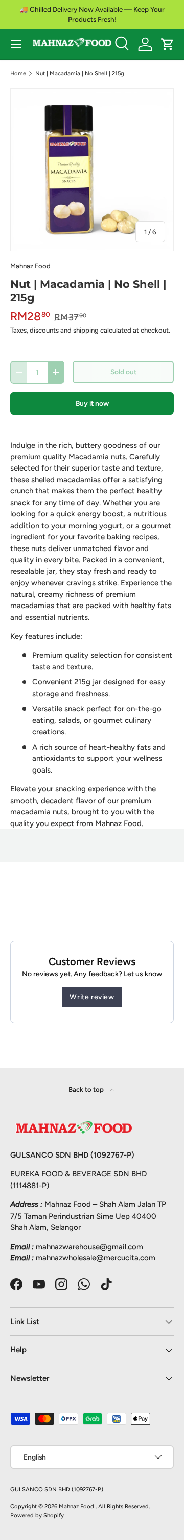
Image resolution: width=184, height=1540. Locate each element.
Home (18, 73)
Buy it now (92, 403)
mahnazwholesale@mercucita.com (95, 1257)
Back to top (86, 1089)
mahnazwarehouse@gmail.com (89, 1246)
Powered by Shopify (37, 1515)
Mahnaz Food (30, 266)
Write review (92, 997)
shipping (86, 330)
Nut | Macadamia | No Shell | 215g (79, 73)
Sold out (123, 372)
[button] (167, 44)
